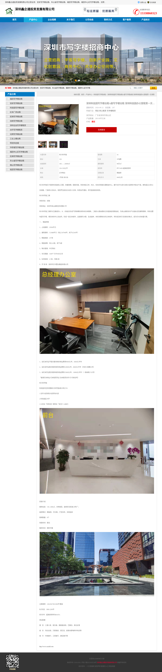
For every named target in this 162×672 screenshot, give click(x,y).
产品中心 (33, 20)
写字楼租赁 (111, 111)
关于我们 (71, 20)
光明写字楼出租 (16, 134)
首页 (14, 20)
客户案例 (127, 20)
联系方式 (108, 20)
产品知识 (145, 20)
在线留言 (101, 130)
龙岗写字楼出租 (16, 121)
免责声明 (98, 666)
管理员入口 (105, 666)
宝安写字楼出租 (16, 103)
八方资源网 (90, 666)
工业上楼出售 (15, 139)
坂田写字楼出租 (16, 169)
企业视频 (52, 20)
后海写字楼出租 (16, 156)
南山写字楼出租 (16, 165)
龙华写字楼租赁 (16, 130)
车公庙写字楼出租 (17, 161)
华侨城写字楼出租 (17, 147)
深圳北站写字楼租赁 (18, 125)
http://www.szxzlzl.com (46, 646)
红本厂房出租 (15, 112)
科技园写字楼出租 (17, 108)
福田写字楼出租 (16, 99)
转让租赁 (102, 111)
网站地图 (112, 666)
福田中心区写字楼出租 (19, 152)
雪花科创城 (14, 143)
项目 (97, 111)
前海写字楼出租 (16, 117)
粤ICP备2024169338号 (89, 662)
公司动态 (89, 20)
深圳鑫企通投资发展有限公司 (107, 662)
